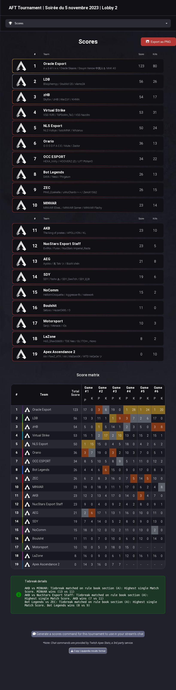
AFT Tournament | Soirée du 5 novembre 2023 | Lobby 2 (63, 7)
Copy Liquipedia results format (89, 651)
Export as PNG (161, 41)
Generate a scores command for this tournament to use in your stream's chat (89, 634)
